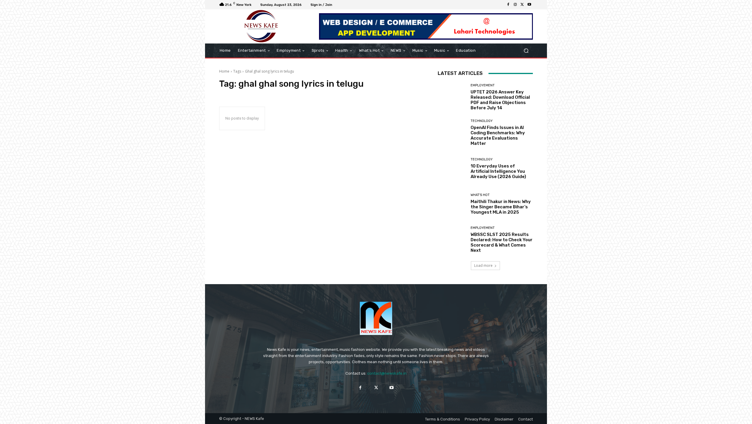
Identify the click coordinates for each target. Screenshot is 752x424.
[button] (526, 51)
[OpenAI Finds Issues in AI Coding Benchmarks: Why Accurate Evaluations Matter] (452, 132)
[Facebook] (508, 4)
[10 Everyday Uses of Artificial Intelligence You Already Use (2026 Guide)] (452, 168)
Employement (483, 85)
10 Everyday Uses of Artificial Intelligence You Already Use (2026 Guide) (498, 171)
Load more (483, 265)
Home (224, 71)
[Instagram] (515, 4)
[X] (522, 4)
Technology (482, 121)
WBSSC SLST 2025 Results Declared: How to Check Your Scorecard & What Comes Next (502, 242)
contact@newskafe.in (387, 373)
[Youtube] (529, 4)
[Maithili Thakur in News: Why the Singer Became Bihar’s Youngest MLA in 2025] (452, 204)
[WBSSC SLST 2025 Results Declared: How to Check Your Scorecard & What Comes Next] (452, 239)
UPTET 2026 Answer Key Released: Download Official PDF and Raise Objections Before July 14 (500, 99)
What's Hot (480, 195)
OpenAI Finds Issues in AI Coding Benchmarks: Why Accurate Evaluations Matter (498, 135)
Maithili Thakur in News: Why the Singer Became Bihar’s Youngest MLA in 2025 (501, 207)
